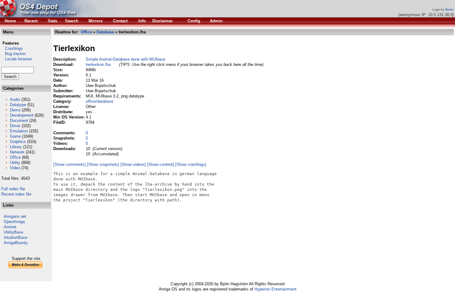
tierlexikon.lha (98, 64)
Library (16, 146)
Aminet (10, 227)
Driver (15, 125)
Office (15, 157)
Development (21, 115)
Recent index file (16, 194)
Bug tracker (13, 53)
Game (15, 136)
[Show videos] (133, 164)
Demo (15, 110)
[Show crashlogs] (190, 164)
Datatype (18, 104)
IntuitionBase (15, 237)
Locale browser (16, 59)
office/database (99, 101)
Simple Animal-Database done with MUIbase (125, 59)
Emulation (19, 131)
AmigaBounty (16, 242)
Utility (15, 162)
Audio (15, 99)
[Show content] (160, 164)
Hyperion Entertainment (275, 289)
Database (105, 32)
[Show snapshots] (103, 164)
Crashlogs (12, 48)
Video (15, 168)
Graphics (18, 141)
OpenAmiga (14, 221)
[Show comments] (69, 164)
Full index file (13, 189)
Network (17, 152)
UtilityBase (13, 232)
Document (19, 120)
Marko (449, 9)
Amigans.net (15, 216)
